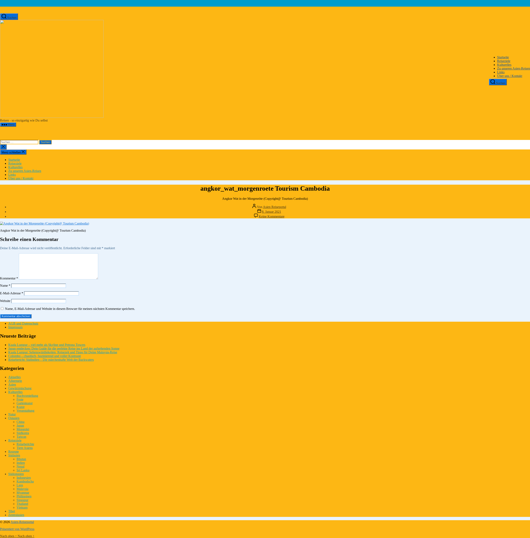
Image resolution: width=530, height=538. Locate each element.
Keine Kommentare (271, 216)
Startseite (503, 57)
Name (5, 285)
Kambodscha (25, 481)
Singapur (22, 500)
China (20, 422)
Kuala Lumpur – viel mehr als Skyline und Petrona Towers (46, 345)
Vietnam (22, 507)
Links (501, 72)
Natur (12, 414)
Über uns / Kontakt (509, 76)
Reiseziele (503, 61)
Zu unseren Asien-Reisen (513, 68)
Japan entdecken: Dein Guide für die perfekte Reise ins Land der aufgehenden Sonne (63, 348)
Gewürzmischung (19, 388)
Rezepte (13, 451)
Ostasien (13, 418)
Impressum (15, 327)
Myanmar (23, 492)
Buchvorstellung (27, 395)
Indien (21, 463)
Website (5, 301)
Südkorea (23, 433)
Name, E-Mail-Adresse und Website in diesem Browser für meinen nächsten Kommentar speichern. (70, 309)
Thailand (22, 504)
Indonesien (24, 477)
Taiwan (21, 436)
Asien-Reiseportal (22, 522)
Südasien (14, 455)
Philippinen (24, 496)
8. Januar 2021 (271, 211)
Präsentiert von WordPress (17, 529)
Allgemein (15, 381)
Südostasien (16, 474)
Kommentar (9, 278)
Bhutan (21, 459)
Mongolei (23, 429)
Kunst (20, 407)
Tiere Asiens (25, 448)
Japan (20, 425)
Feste (20, 399)
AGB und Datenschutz (23, 323)
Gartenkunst (25, 403)
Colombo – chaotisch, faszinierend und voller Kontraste (44, 356)
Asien (12, 384)
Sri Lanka (23, 470)
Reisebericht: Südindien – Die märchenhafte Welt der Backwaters (51, 359)
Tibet (11, 511)
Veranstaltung (25, 410)
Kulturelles (504, 64)
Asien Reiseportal (274, 207)
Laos (20, 485)
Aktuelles (14, 377)
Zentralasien (16, 515)
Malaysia (22, 489)
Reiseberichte (25, 444)
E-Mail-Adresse (11, 293)
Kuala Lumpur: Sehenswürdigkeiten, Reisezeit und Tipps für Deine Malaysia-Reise (62, 352)
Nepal (20, 466)
